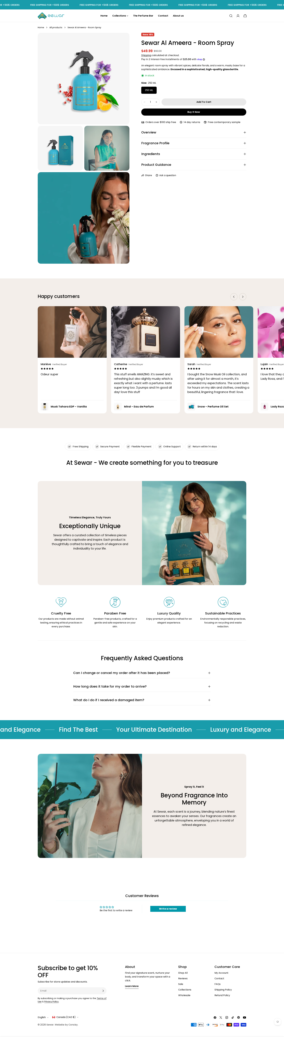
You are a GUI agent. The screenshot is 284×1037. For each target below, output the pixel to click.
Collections (184, 989)
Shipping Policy (223, 989)
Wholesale (184, 995)
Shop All (183, 973)
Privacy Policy (51, 1001)
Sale (180, 984)
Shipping (146, 55)
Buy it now (193, 112)
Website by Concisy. (66, 1024)
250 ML (149, 90)
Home (41, 27)
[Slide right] (242, 296)
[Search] (231, 16)
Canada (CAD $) (66, 1017)
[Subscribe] (103, 991)
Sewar (50, 1024)
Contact (219, 978)
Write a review (168, 908)
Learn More (132, 986)
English (42, 1017)
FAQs (217, 984)
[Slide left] (233, 296)
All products (55, 27)
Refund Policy (222, 995)
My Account (221, 973)
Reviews (183, 978)
